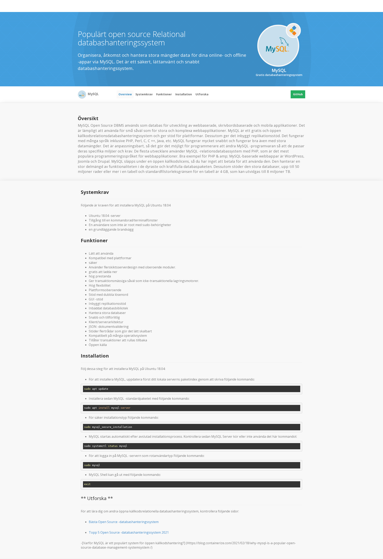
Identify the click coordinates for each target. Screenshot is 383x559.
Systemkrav (144, 94)
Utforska (201, 94)
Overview (125, 94)
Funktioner (164, 94)
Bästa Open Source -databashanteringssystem (124, 522)
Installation (183, 94)
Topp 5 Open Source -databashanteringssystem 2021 (129, 532)
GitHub (298, 94)
